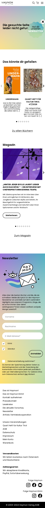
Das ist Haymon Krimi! (13, 394)
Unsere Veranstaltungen (14, 422)
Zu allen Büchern (22, 130)
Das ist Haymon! (11, 390)
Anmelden (36, 353)
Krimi (10, 343)
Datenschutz (9, 432)
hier (26, 374)
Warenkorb (8, 442)
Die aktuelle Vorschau (13, 407)
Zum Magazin (22, 235)
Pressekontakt (9, 401)
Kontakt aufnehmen (12, 397)
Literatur (11, 349)
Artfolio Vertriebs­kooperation (17, 414)
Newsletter (8, 411)
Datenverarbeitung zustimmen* (21, 361)
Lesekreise (8, 404)
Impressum (8, 436)
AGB (5, 429)
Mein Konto (8, 439)
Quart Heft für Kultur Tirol (15, 425)
